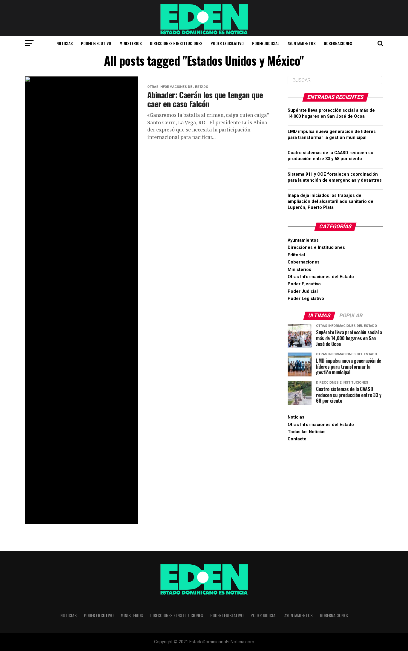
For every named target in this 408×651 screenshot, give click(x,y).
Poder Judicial (265, 43)
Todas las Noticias (307, 431)
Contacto (297, 439)
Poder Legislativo (227, 43)
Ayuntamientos (301, 43)
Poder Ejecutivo (96, 43)
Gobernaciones (338, 43)
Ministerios (130, 43)
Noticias (64, 43)
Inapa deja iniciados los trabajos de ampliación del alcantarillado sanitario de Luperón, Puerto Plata (330, 201)
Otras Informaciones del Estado (321, 276)
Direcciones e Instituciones (176, 43)
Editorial (296, 255)
